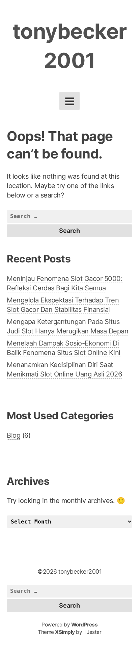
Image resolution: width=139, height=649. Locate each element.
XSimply (65, 632)
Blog (13, 435)
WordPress (84, 624)
